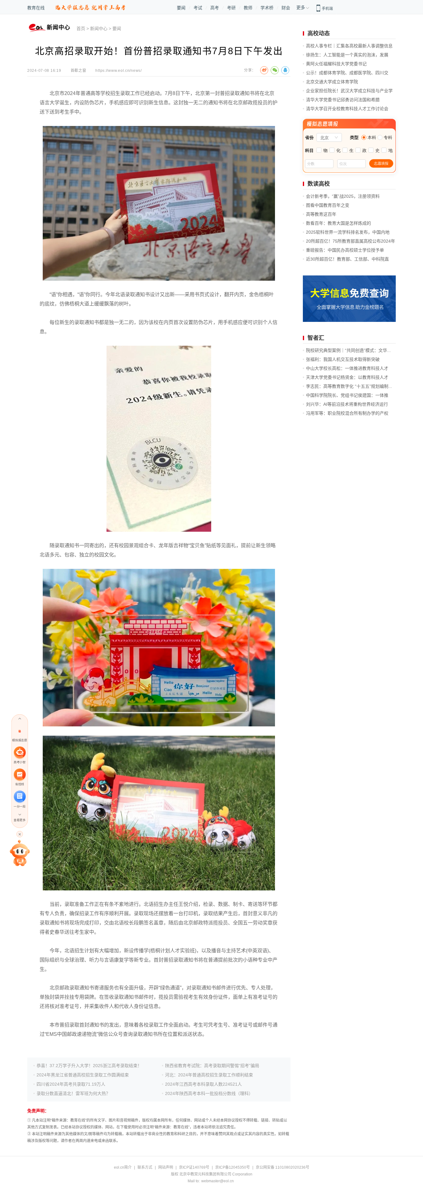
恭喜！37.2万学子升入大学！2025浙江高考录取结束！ (89, 1065)
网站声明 (165, 1167)
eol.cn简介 (123, 1167)
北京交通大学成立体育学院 (332, 81)
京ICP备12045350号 (232, 1167)
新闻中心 (98, 28)
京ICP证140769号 (194, 1167)
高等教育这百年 (321, 214)
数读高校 (318, 184)
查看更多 (19, 820)
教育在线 (36, 7)
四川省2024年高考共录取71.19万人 (71, 1084)
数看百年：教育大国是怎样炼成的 (338, 223)
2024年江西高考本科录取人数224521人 (203, 1084)
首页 (80, 28)
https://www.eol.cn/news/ (118, 70)
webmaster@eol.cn (217, 1181)
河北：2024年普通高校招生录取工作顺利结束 (209, 1074)
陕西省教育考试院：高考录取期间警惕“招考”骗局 (212, 1065)
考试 (198, 7)
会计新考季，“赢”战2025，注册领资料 (343, 196)
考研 (231, 7)
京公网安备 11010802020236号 (282, 1167)
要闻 (181, 7)
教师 (248, 7)
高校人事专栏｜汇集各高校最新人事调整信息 (349, 45)
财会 (285, 7)
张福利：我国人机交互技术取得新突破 (343, 359)
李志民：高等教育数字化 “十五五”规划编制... (349, 386)
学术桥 (266, 7)
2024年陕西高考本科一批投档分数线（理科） (209, 1093)
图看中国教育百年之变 (327, 205)
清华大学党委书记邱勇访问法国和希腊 (343, 99)
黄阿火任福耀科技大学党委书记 (336, 63)
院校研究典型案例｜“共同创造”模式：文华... (348, 350)
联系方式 (144, 1167)
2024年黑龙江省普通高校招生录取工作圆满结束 (83, 1074)
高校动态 (318, 33)
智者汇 (315, 338)
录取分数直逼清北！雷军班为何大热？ (73, 1093)
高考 (214, 7)
